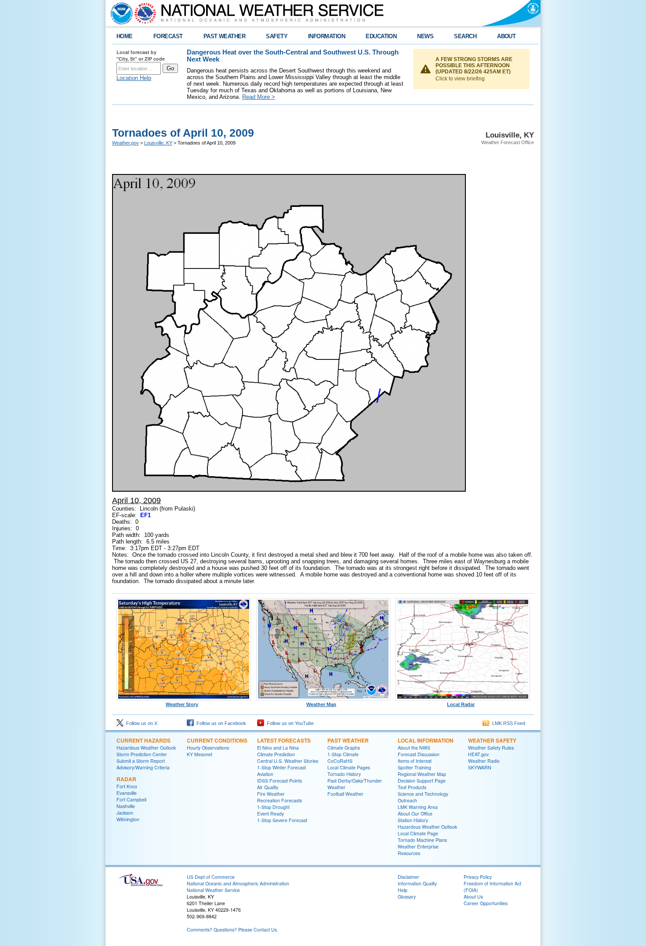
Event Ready (270, 813)
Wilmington (127, 819)
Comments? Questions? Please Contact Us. (232, 929)
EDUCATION (381, 36)
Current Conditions (217, 740)
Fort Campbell (131, 799)
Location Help (133, 78)
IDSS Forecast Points (279, 780)
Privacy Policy (478, 877)
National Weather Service (213, 890)
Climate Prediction (276, 754)
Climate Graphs (343, 747)
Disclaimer (408, 877)
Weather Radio (484, 761)
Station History (413, 820)
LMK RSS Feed (507, 723)
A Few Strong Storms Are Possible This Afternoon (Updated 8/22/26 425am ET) (474, 65)
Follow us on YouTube (289, 723)
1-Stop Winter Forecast (281, 767)
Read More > (258, 97)
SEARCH (465, 36)
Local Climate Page (418, 833)
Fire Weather (271, 793)
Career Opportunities (486, 903)
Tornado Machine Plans (422, 840)
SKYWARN (479, 767)
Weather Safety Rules (491, 747)
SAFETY (276, 36)
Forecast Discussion (418, 754)
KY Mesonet (199, 754)
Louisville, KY (158, 142)
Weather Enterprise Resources (418, 849)
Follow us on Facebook (220, 723)
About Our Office (415, 813)
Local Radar (461, 704)
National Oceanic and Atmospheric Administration (238, 883)
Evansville (126, 793)
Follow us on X (140, 723)
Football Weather (345, 793)
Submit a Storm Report (140, 761)
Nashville (125, 806)
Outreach (407, 800)
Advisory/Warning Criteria (143, 767)
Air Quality (267, 787)
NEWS (425, 36)
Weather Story (182, 704)
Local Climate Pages (348, 767)
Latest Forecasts (284, 740)
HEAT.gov (478, 754)
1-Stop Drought (273, 807)
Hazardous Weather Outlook (146, 747)
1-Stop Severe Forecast (282, 820)
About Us (473, 896)
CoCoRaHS (339, 761)
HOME (124, 36)
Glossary (407, 896)
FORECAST (168, 36)
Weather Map (321, 704)
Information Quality (417, 883)
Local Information (426, 740)
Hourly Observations (208, 747)
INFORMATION (326, 36)
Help (402, 890)
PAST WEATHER (224, 36)
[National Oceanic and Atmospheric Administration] (119, 13)
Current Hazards (143, 740)
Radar (126, 779)
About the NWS (414, 747)
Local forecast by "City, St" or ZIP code (140, 55)
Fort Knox (126, 786)
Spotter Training (414, 767)
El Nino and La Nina (278, 747)
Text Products (412, 787)
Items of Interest (415, 761)
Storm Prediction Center (141, 754)
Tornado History (344, 774)
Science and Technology (423, 793)
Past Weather (348, 740)
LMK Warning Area (418, 807)
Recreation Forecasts (279, 800)
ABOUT (506, 36)
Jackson (124, 812)
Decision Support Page (422, 780)
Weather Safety (492, 740)
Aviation (265, 774)
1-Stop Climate (343, 754)
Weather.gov (125, 142)
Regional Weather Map (422, 774)
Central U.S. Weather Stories (287, 761)
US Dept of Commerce (211, 877)
